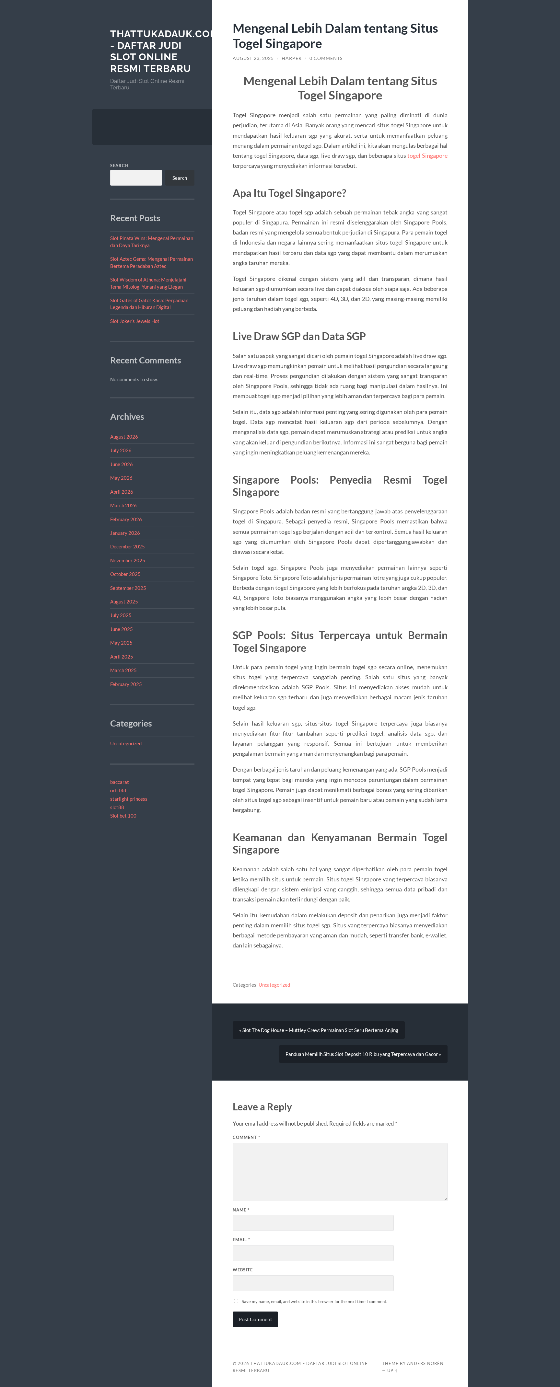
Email (241, 1239)
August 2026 (124, 437)
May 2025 (121, 643)
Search (119, 165)
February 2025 (126, 684)
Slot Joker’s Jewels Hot (134, 321)
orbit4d (118, 790)
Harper (292, 58)
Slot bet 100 (123, 816)
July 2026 (121, 450)
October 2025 (125, 574)
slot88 (117, 807)
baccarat (119, 782)
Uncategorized (126, 743)
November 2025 (127, 560)
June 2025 (121, 629)
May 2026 (121, 478)
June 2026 (121, 464)
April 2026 (121, 492)
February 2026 (126, 519)
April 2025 (121, 656)
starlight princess (128, 799)
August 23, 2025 (253, 58)
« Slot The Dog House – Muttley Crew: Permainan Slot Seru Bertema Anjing (318, 1030)
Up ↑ (392, 1370)
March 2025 (123, 670)
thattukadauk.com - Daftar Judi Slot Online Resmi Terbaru (164, 51)
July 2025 (121, 615)
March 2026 (123, 505)
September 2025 (128, 588)
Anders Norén (425, 1363)
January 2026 (125, 533)
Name (241, 1209)
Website (243, 1269)
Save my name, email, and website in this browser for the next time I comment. (314, 1301)
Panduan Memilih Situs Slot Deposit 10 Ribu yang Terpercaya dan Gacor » (363, 1054)
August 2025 (124, 601)
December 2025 (127, 546)
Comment (246, 1137)
